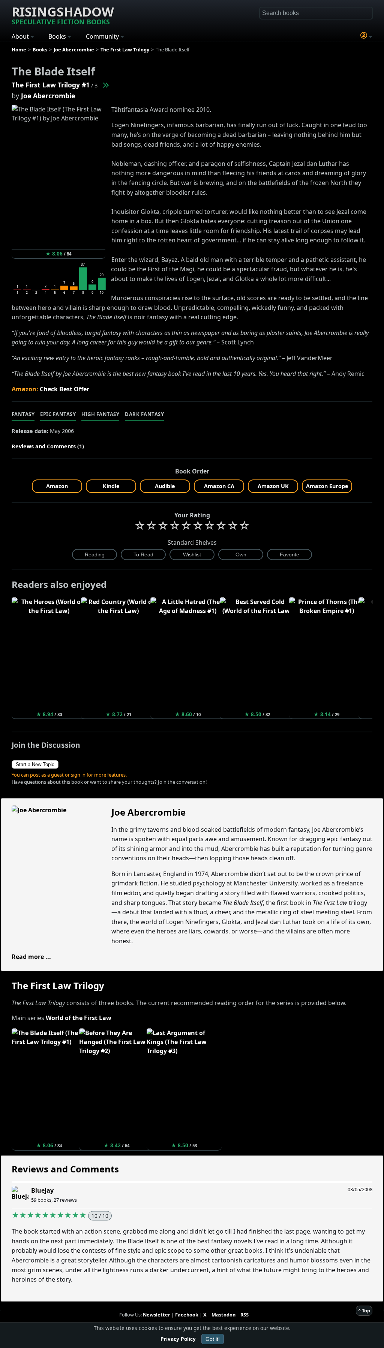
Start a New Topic (35, 764)
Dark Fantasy (144, 414)
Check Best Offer (64, 389)
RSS (244, 1314)
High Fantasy (100, 414)
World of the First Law (78, 1018)
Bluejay (42, 1190)
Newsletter (156, 1314)
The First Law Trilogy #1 (51, 84)
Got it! (213, 1339)
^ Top (364, 1310)
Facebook (186, 1314)
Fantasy (23, 414)
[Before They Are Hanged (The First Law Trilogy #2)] (105, 84)
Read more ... (31, 957)
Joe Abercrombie (48, 95)
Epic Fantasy (58, 414)
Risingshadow (63, 14)
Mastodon (224, 1314)
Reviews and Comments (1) (48, 446)
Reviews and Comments (65, 1169)
